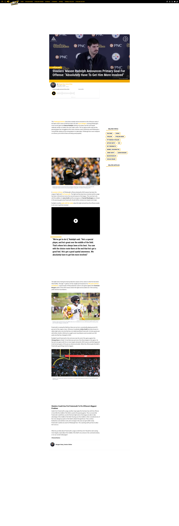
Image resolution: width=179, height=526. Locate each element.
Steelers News (29, 1)
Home (22, 1)
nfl (119, 143)
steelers (109, 136)
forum (117, 133)
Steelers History (80, 1)
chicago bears (111, 159)
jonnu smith (110, 152)
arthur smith (111, 143)
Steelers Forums (39, 1)
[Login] (8, 1)
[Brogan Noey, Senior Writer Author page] (53, 85)
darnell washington (113, 149)
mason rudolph (111, 156)
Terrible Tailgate (69, 1)
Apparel (61, 1)
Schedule (47, 1)
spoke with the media (67, 203)
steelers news (119, 136)
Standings (54, 1)
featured (109, 133)
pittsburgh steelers (113, 140)
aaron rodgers (122, 152)
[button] (2, 1)
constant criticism (58, 192)
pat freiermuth (111, 146)
